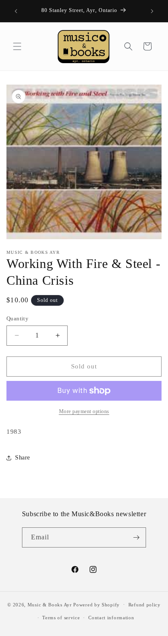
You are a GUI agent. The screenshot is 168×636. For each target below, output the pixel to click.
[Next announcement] (152, 11)
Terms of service (61, 617)
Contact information (111, 617)
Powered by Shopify (96, 604)
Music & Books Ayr (50, 604)
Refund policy (144, 604)
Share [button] (22, 457)
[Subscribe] (136, 537)
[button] (17, 46)
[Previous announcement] (15, 11)
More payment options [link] (84, 411)
